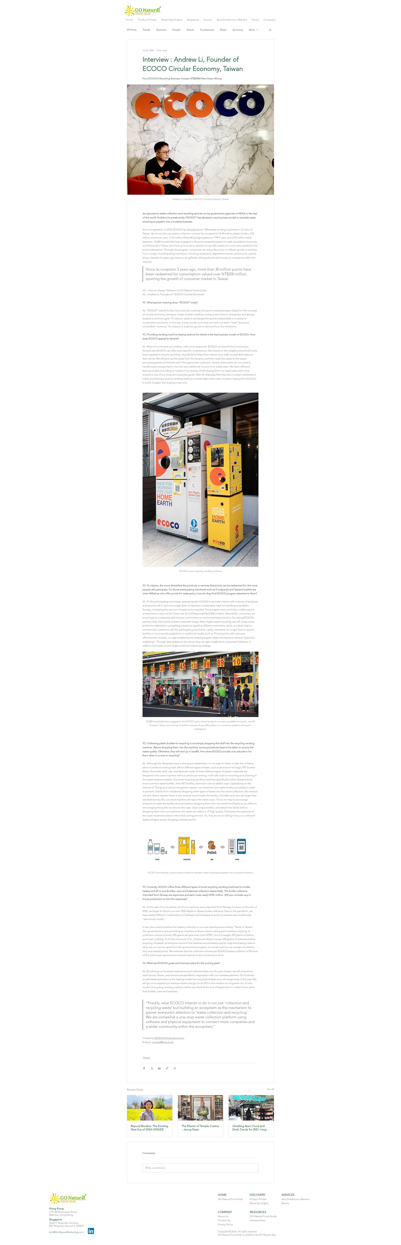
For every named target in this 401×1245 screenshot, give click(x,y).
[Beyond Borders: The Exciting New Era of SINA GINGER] (149, 1108)
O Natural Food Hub (231, 1199)
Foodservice (207, 29)
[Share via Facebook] (144, 1068)
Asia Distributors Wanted (295, 1199)
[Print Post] (174, 1068)
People (176, 29)
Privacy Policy (225, 1224)
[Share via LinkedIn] (159, 1068)
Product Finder (258, 1199)
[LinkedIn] (91, 1231)
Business (161, 29)
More (252, 29)
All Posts (131, 29)
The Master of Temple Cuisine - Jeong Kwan (200, 1127)
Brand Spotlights (259, 1203)
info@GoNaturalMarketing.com (66, 1232)
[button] (269, 20)
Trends (146, 29)
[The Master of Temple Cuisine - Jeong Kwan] (200, 1108)
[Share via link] (167, 1068)
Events (190, 29)
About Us (223, 1216)
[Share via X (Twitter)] (151, 1068)
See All (270, 1089)
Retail (223, 29)
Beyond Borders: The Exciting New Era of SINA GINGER (149, 1127)
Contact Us (224, 1220)
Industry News (257, 1220)
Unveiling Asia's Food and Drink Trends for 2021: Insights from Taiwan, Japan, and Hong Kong (251, 1127)
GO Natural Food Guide (263, 1216)
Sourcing (238, 29)
